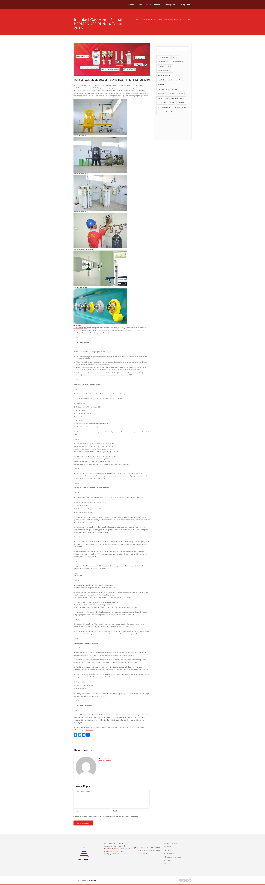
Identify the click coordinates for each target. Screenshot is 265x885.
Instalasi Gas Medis (86, 85)
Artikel (148, 5)
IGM (143, 20)
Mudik (160, 98)
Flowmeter (171, 853)
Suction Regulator (181, 107)
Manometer (162, 94)
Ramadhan (182, 103)
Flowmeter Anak (163, 62)
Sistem (138, 88)
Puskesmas (82, 88)
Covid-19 (176, 57)
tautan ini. (89, 730)
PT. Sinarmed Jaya (80, 328)
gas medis (126, 90)
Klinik (94, 88)
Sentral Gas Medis (164, 107)
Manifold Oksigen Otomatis (167, 89)
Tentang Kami (169, 5)
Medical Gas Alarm (176, 94)
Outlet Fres (162, 103)
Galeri (140, 5)
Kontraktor (161, 84)
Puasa (172, 103)
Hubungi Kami (184, 5)
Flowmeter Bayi (178, 62)
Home (137, 20)
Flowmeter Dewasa (164, 66)
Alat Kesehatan (172, 843)
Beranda (131, 5)
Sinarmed (92, 880)
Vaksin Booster (171, 112)
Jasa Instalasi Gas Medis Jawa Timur (170, 80)
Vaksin (160, 112)
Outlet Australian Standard (175, 98)
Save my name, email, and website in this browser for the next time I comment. (107, 817)
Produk (157, 5)
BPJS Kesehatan (163, 57)
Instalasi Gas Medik (164, 71)
